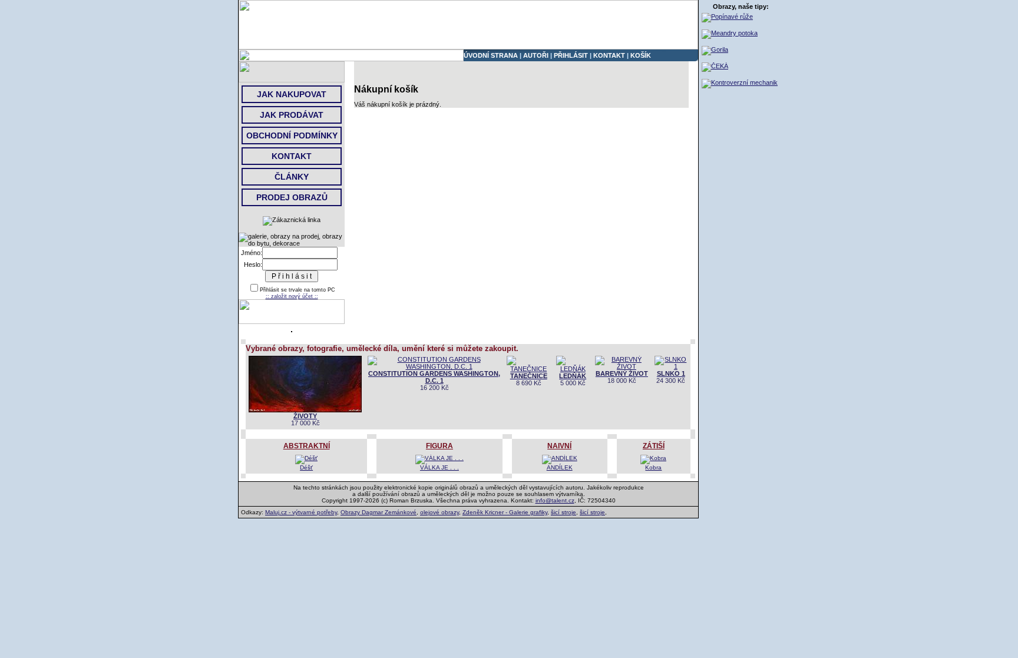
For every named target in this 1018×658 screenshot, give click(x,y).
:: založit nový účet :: (292, 296)
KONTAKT (609, 55)
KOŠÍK (640, 55)
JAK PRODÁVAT (291, 115)
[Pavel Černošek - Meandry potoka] (730, 33)
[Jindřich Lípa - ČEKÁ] (715, 66)
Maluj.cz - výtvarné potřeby (301, 512)
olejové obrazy (439, 512)
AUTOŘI (535, 55)
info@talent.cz (555, 500)
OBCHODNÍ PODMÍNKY (292, 135)
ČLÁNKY (292, 176)
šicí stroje (563, 512)
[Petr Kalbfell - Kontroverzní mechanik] (740, 82)
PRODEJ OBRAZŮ (292, 197)
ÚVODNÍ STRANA (491, 55)
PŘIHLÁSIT (571, 55)
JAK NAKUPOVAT (291, 94)
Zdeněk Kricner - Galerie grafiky (504, 512)
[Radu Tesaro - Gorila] (715, 49)
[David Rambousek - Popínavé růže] (727, 16)
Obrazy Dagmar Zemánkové (379, 512)
